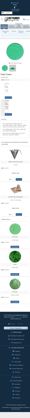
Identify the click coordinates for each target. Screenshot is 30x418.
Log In (15, 6)
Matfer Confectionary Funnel (16, 161)
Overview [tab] (3, 119)
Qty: (10, 179)
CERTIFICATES (15, 3)
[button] (8, 97)
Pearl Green (15, 237)
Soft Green (15, 292)
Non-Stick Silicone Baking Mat (15, 197)
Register (15, 4)
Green (15, 264)
